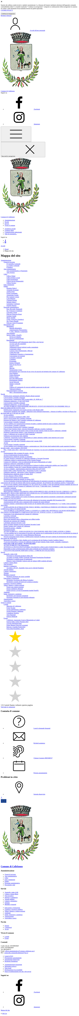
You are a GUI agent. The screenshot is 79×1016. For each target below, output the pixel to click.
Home (6, 249)
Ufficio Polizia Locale (13, 278)
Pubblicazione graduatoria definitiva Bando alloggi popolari (22, 396)
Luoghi (6, 604)
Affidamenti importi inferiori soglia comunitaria (23, 347)
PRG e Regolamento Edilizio (18, 392)
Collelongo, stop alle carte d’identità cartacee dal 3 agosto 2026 (23, 441)
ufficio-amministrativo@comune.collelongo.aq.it (19, 951)
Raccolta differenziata (16, 378)
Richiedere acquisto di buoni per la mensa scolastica (22, 582)
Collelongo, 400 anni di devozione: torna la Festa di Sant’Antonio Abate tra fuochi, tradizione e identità (35, 430)
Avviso (6, 443)
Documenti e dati (9, 324)
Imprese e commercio (10, 566)
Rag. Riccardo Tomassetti (14, 309)
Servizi (3, 552)
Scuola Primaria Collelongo (15, 611)
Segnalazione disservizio (12, 959)
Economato (12, 361)
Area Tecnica (11, 272)
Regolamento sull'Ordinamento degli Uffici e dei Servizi (26, 342)
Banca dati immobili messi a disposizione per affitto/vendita (22, 519)
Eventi (6, 618)
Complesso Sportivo (13, 613)
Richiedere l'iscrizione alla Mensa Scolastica (20, 580)
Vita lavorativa (8, 564)
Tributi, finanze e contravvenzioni (14, 585)
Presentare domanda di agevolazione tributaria (20, 597)
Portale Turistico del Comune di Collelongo (17, 526)
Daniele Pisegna (11, 305)
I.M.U (11, 366)
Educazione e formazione (11, 578)
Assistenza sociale (10, 229)
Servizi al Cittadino (15, 337)
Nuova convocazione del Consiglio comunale (17, 418)
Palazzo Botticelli (12, 616)
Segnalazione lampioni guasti (12, 490)
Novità (3, 394)
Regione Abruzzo (6, 15)
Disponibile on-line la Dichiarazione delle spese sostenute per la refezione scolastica (29, 549)
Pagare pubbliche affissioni (15, 589)
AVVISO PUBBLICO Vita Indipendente (16, 545)
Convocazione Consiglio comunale (14, 397)
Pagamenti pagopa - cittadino (12, 528)
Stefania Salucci (11, 302)
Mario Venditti (11, 318)
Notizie (7, 926)
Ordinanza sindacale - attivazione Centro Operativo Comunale (22, 472)
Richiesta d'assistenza (11, 961)
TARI (11, 385)
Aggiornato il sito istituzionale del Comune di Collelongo (21, 514)
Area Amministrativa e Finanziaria (17, 271)
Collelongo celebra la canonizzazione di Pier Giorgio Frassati (22, 460)
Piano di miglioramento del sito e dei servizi (18, 971)
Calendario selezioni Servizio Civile (14, 523)
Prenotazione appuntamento (13, 958)
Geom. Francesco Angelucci (15, 319)
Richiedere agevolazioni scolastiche (17, 596)
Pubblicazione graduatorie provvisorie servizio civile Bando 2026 (23, 410)
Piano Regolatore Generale (15, 390)
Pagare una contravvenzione (15, 587)
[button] (10, 220)
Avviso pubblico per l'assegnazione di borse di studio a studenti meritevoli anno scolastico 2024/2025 (34, 424)
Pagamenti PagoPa (9, 529)
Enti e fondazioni (9, 285)
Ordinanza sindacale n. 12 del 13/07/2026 (16, 404)
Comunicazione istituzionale (13, 232)
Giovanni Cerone (12, 312)
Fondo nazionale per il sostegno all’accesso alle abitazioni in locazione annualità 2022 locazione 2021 (34, 500)
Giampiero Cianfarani (13, 304)
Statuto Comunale (14, 384)
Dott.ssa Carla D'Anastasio (15, 323)
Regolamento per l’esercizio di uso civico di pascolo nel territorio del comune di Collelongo (37, 371)
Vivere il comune (6, 602)
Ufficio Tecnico (11, 283)
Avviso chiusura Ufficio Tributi (13, 476)
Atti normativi (11, 333)
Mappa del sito (5, 1010)
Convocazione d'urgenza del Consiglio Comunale (19, 427)
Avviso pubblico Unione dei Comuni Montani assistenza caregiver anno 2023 (27, 467)
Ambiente (7, 592)
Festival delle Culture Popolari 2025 (17, 622)
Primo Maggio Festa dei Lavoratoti (17, 625)
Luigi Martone (11, 298)
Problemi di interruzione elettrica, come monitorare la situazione (23, 432)
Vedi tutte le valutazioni (8, 707)
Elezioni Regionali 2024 (11, 517)
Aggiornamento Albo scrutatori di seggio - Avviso (19, 453)
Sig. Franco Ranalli (12, 321)
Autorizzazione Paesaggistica (18, 330)
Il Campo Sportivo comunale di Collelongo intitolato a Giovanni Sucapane (26, 458)
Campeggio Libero (15, 349)
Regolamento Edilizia (16, 380)
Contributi (12, 359)
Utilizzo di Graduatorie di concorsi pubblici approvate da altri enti (29, 387)
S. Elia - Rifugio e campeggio (18, 331)
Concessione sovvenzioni (17, 356)
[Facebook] (5, 241)
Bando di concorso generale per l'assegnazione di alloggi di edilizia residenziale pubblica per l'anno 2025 (35, 465)
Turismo (6, 573)
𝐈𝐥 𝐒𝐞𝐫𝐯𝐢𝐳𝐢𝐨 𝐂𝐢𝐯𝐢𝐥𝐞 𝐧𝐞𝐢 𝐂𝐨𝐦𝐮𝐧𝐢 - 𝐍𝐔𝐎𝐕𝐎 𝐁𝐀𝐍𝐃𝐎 (19, 543)
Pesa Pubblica (13, 373)
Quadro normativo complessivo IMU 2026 (17, 417)
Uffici (5, 274)
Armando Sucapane (13, 290)
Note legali (8, 968)
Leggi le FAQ (9, 956)
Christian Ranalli (12, 300)
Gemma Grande (11, 316)
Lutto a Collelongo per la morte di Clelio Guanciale (19, 434)
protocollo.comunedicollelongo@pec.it (16, 953)
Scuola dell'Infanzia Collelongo (16, 609)
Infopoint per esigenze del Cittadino (14, 521)
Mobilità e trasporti (9, 575)
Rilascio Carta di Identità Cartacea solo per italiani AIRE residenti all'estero (29, 561)
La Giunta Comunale (13, 265)
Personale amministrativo (11, 307)
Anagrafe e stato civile (10, 554)
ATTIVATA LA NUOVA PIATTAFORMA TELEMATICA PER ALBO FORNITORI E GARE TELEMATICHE (39, 547)
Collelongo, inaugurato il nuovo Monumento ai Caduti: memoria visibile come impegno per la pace (34, 437)
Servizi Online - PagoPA (14, 335)
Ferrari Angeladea (12, 293)
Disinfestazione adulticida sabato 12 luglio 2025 (18, 474)
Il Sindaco (10, 267)
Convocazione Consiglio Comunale (14, 422)
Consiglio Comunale (15, 357)
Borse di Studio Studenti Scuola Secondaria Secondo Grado (22, 524)
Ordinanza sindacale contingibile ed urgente (17, 463)
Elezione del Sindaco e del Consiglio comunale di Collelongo (22, 420)
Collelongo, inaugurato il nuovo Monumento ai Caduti (23, 620)
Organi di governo (9, 262)
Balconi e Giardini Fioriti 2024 (16, 627)
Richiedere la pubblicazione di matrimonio (19, 559)
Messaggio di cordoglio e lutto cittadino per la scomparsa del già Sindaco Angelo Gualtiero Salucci (34, 540)
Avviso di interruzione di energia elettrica (16, 455)
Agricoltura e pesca (9, 601)
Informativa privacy (11, 966)
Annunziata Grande (12, 295)
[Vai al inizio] (1, 798)
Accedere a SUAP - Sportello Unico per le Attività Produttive (25, 568)
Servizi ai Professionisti (16, 338)
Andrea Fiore (11, 291)
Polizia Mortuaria (14, 375)
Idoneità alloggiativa (15, 328)
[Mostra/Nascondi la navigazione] (16, 134)
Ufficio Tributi (11, 276)
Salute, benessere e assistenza (12, 594)
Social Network (14, 382)
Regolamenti (10, 340)
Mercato (11, 368)
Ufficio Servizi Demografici (15, 281)
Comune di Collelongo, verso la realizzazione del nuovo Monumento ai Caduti (27, 462)
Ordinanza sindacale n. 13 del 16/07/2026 (16, 401)
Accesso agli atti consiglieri (17, 344)
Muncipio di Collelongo (14, 606)
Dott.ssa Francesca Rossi (14, 314)
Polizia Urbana (13, 377)
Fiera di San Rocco (15, 364)
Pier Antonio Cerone (13, 297)
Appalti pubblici (8, 569)
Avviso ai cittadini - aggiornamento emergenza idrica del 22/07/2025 (24, 469)
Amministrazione (6, 260)
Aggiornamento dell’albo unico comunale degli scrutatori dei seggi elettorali (27, 502)
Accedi (3, 246)
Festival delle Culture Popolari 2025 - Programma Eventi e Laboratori (25, 470)
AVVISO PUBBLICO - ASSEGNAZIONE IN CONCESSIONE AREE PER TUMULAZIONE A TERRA (37, 531)
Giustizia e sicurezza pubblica (13, 583)
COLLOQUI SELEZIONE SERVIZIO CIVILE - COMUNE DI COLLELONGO (29, 550)
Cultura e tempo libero (10, 563)
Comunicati (8, 927)
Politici (6, 286)
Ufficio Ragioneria (12, 279)
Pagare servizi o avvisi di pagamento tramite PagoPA (23, 590)
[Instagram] (5, 242)
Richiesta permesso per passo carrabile (18, 576)
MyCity (4, 1013)
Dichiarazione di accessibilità (13, 970)
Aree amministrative (10, 269)
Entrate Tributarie (14, 363)
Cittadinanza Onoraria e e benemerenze (21, 354)
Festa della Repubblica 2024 (15, 629)
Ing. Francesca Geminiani (14, 311)
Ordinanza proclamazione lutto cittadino (16, 436)
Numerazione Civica (15, 370)
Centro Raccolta (14, 352)
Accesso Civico (14, 345)
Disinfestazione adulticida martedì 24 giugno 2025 (19, 479)
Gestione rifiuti (9, 230)
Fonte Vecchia (11, 608)
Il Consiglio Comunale (13, 264)
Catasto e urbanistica (10, 571)
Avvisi (7, 929)
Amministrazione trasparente (13, 964)
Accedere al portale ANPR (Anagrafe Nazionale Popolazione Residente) (29, 557)
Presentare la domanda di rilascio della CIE (20, 556)
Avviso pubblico (9, 415)
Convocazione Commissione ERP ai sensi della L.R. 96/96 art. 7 (23, 399)
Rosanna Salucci (12, 288)
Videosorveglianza (15, 389)
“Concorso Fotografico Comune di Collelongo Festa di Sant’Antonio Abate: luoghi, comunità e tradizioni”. (36, 542)
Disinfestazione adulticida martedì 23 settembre (18, 457)
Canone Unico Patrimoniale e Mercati (20, 351)
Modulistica (10, 326)
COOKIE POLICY (7, 10)
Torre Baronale (11, 615)
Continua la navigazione (8, 13)
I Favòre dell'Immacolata (14, 623)
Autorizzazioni (8, 599)
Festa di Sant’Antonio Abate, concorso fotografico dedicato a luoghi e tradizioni (28, 429)
